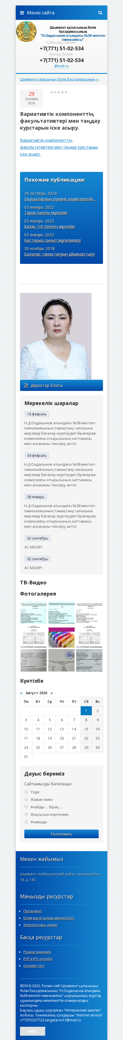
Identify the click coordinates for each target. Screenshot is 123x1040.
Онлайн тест (34, 965)
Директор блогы (47, 385)
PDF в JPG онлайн (38, 958)
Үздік (35, 792)
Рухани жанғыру (37, 951)
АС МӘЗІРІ (33, 547)
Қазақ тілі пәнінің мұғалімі (49, 226)
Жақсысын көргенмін (50, 814)
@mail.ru (61, 66)
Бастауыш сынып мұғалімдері (52, 240)
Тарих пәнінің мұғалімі (45, 212)
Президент (32, 911)
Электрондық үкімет (40, 924)
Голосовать (61, 834)
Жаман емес (42, 799)
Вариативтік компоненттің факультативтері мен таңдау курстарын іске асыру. (59, 147)
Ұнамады (39, 821)
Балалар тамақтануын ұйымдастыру (59, 254)
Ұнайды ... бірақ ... (46, 806)
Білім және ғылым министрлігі (49, 918)
